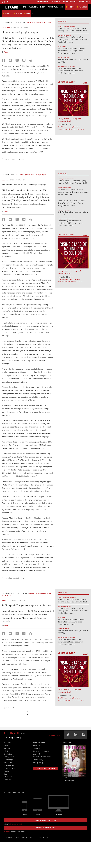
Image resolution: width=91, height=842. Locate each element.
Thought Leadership (56, 7)
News (24, 7)
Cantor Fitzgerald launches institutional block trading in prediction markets (70, 71)
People (11, 707)
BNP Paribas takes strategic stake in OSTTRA (73, 60)
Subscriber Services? (16, 824)
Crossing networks (16, 159)
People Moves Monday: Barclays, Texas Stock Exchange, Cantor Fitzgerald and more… (71, 51)
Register (81, 2)
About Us (65, 2)
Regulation (8, 754)
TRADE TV (7, 777)
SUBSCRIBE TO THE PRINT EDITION (45, 820)
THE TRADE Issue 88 (68, 780)
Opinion (19, 13)
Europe (4, 601)
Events (42, 7)
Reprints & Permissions (42, 757)
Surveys (8, 13)
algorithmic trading (16, 578)
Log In (88, 2)
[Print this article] (30, 60)
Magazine (83, 7)
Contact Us (73, 2)
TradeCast (7, 780)
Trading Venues (9, 757)
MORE (85, 83)
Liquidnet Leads (55, 2)
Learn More (7, 831)
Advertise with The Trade (46, 768)
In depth (71, 7)
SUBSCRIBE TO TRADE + (43, 2)
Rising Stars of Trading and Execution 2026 (69, 119)
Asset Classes (9, 765)
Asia (3, 27)
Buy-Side (60, 26)
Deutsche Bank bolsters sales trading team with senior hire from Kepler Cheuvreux (73, 39)
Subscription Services (41, 751)
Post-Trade (66, 57)
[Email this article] (23, 60)
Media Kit (36, 754)
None (6, 52)
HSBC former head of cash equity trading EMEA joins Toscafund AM (72, 29)
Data (28, 13)
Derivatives (64, 66)
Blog (5, 774)
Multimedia (33, 7)
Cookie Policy (38, 760)
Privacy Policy (38, 762)
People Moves (72, 26)
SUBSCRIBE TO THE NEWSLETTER (45, 828)
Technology (71, 66)
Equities (7, 27)
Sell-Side (7, 751)
